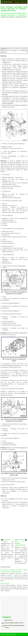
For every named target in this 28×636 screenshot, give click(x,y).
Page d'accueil (8, 620)
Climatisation (21, 15)
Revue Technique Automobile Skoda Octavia (13, 13)
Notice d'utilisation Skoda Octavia (13, 622)
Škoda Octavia (8, 2)
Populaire (24, 2)
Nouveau (17, 2)
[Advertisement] (14, 32)
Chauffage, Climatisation (8, 15)
